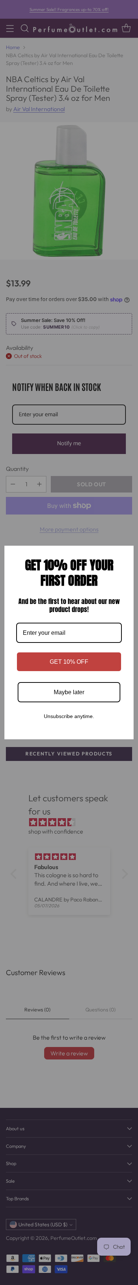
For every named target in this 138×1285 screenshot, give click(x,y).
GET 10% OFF (69, 662)
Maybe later (69, 692)
